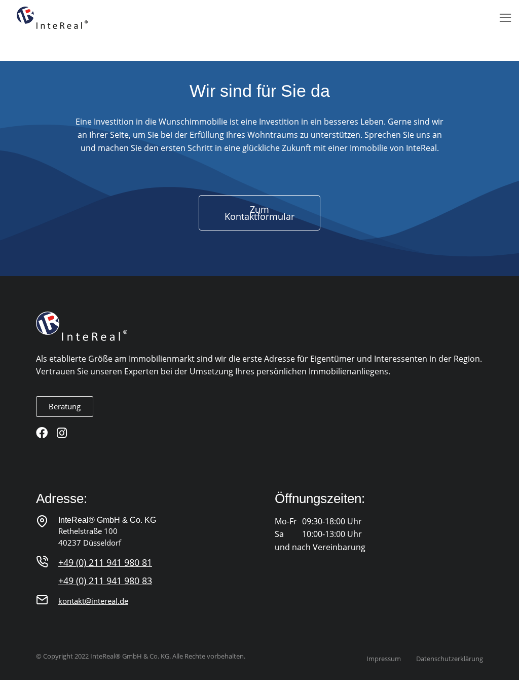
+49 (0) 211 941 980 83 (105, 580)
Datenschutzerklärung (449, 659)
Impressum (383, 659)
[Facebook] (42, 433)
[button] (505, 17)
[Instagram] (62, 433)
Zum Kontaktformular (259, 212)
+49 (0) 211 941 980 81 (105, 562)
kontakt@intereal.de (93, 601)
